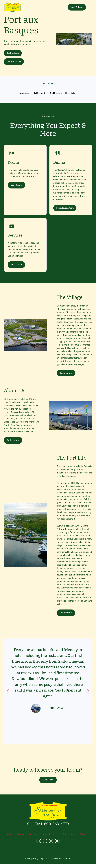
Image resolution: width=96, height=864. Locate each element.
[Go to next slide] (88, 691)
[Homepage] (12, 7)
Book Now (48, 780)
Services (33, 834)
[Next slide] (88, 40)
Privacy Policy (31, 858)
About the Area (50, 834)
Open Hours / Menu (65, 208)
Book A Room (76, 7)
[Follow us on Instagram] (39, 841)
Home (8, 834)
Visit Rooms (16, 185)
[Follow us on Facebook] (45, 841)
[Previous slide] (61, 40)
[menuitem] (8, 834)
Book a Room (13, 53)
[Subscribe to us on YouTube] (57, 841)
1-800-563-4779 (14, 61)
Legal (41, 858)
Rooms (20, 834)
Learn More (16, 264)
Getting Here (68, 834)
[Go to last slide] (8, 691)
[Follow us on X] (51, 841)
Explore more (65, 373)
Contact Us (85, 834)
